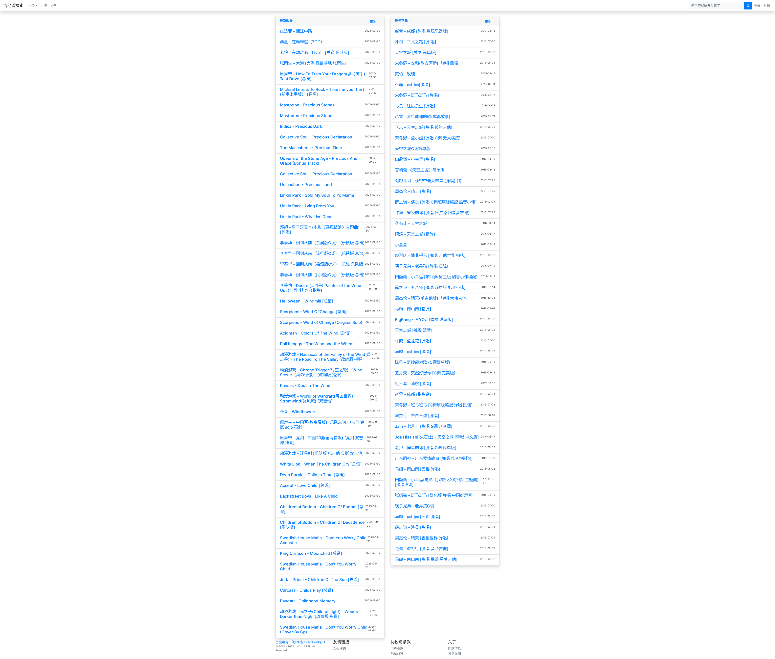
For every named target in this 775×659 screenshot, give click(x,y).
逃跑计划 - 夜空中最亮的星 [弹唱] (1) (428, 180)
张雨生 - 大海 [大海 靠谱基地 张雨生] (313, 63)
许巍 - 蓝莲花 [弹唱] (413, 341)
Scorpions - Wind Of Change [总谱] (313, 311)
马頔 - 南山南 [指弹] (413, 309)
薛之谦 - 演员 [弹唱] (413, 527)
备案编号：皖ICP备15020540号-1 (300, 642)
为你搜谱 (339, 649)
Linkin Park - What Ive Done (306, 216)
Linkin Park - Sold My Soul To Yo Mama (317, 195)
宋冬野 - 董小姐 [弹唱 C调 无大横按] (428, 138)
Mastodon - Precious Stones (307, 105)
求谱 (43, 6)
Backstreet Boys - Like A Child (309, 496)
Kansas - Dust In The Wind (305, 385)
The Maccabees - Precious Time (311, 147)
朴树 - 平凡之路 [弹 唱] (415, 41)
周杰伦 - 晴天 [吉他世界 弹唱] (421, 538)
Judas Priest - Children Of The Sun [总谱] (319, 579)
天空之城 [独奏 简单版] (416, 52)
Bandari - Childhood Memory (307, 601)
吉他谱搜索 (13, 5)
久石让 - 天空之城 (411, 223)
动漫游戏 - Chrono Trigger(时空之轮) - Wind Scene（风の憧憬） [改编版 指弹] (321, 372)
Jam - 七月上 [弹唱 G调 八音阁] (423, 426)
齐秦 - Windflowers (298, 411)
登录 (757, 6)
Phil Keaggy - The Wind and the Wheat (317, 343)
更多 (373, 21)
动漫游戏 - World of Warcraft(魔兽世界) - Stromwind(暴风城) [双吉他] (318, 398)
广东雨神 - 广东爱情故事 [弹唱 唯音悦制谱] (434, 458)
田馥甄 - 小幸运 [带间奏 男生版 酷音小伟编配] (436, 276)
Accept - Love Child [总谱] (305, 485)
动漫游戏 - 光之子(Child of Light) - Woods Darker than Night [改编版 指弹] (319, 614)
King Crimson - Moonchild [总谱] (311, 553)
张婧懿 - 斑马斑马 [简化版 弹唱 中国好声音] (434, 495)
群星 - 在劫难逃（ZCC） (302, 41)
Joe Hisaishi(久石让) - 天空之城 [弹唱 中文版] (437, 437)
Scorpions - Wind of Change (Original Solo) (321, 322)
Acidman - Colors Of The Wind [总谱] (315, 333)
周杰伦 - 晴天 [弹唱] (413, 191)
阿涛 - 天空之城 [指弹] (415, 234)
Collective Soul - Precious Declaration (316, 137)
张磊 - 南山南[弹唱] (412, 84)
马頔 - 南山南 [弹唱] (413, 351)
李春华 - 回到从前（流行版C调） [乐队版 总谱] (322, 253)
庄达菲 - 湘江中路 (296, 31)
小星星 (401, 244)
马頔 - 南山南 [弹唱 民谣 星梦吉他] (426, 559)
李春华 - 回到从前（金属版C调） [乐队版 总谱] (322, 242)
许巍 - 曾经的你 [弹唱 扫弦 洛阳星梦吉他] (432, 212)
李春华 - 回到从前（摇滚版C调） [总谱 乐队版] (322, 264)
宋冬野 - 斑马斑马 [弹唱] (417, 95)
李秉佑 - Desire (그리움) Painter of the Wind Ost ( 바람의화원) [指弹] (320, 288)
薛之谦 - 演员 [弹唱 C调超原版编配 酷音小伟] (436, 202)
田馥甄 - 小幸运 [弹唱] (415, 159)
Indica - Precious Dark (301, 126)
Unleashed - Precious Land (306, 184)
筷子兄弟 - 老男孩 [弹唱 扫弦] (421, 266)
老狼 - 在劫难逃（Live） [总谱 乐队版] (314, 52)
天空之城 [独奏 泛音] (414, 330)
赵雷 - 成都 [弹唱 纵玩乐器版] (421, 31)
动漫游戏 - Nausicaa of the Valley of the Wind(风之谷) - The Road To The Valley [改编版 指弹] (325, 357)
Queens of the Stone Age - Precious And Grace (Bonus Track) (319, 161)
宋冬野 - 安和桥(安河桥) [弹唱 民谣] (427, 63)
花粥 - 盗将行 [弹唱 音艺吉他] (421, 548)
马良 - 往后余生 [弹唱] (415, 106)
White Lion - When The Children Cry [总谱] (321, 464)
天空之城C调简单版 (412, 148)
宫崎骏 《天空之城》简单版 (419, 170)
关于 (53, 6)
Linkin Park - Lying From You (307, 206)
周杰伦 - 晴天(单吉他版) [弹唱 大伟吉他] (431, 298)
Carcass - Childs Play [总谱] (306, 590)
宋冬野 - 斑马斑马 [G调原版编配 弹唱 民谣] (434, 405)
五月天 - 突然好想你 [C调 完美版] (425, 373)
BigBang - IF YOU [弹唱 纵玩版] (424, 319)
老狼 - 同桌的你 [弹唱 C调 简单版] (426, 447)
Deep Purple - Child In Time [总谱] (312, 474)
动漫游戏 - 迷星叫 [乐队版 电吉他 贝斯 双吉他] (322, 453)
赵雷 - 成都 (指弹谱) (413, 394)
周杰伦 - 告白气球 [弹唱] (417, 415)
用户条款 (397, 649)
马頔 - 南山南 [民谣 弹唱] (417, 469)
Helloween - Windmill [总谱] (306, 301)
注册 (767, 6)
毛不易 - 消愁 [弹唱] (413, 383)
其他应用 (454, 653)
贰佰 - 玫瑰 (405, 74)
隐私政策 (397, 653)
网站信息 (454, 649)
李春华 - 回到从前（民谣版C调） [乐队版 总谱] (322, 274)
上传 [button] (31, 6)
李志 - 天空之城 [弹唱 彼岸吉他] (423, 127)
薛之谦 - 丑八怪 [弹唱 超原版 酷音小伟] (430, 287)
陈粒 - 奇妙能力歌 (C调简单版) (422, 362)
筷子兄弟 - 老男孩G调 (414, 506)
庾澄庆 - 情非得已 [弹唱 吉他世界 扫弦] (430, 255)
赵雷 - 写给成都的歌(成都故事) (422, 116)
